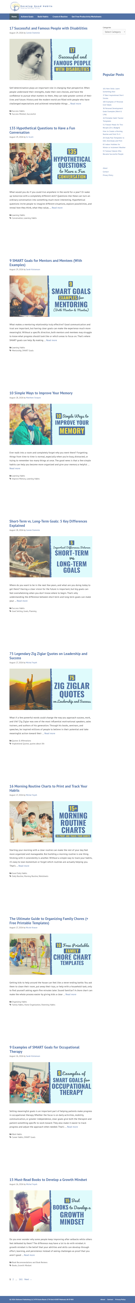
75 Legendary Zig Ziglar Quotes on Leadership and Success (48, 655)
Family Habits (17, 1004)
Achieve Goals (27, 16)
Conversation (17, 218)
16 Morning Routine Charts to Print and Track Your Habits (48, 788)
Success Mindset (19, 114)
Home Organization (32, 1004)
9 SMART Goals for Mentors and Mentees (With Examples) (45, 262)
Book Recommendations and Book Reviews (29, 1262)
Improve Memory (19, 478)
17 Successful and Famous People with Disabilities (48, 28)
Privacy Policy (108, 175)
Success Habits (18, 111)
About (105, 168)
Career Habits (17, 1137)
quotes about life (37, 743)
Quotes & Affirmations (21, 740)
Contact (106, 172)
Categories (107, 27)
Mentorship (16, 350)
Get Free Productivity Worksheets (86, 16)
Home (14, 16)
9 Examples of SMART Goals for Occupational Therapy (44, 1049)
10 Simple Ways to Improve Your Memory (40, 393)
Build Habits (43, 16)
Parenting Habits (48, 1004)
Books (14, 1265)
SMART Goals (28, 350)
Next (28, 1279)
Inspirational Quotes (20, 743)
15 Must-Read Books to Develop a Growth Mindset (48, 1179)
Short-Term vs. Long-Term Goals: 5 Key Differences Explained (48, 523)
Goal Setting (17, 611)
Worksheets (43, 876)
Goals (26, 611)
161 (21, 1279)
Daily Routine (17, 876)
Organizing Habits (19, 1002)
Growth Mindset (25, 1265)
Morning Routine (31, 876)
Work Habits (17, 1134)
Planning (32, 611)
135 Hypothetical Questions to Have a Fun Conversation (42, 130)
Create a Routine (60, 16)
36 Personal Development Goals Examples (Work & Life (113, 111)
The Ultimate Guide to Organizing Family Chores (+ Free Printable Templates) (48, 920)
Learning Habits (18, 215)
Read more (75, 103)
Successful (31, 114)
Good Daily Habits (19, 873)
